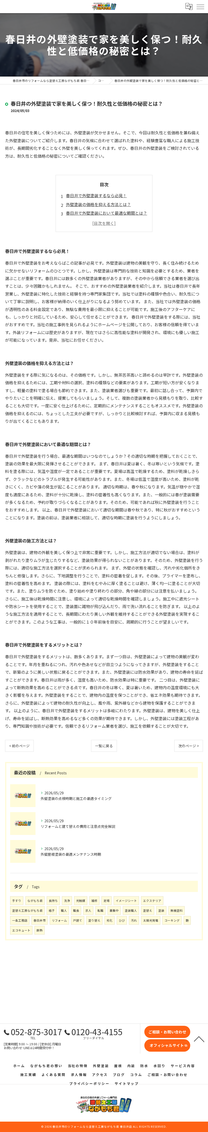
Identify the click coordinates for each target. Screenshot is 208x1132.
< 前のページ (19, 745)
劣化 (110, 920)
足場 (106, 901)
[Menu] (200, 6)
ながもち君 (35, 901)
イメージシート (126, 901)
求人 (88, 910)
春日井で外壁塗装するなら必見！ (96, 195)
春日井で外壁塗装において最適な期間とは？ (106, 213)
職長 (76, 910)
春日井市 (39, 920)
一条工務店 (19, 920)
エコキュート (21, 930)
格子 (52, 910)
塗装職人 (131, 910)
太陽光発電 (150, 920)
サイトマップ (127, 1083)
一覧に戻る (104, 745)
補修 (94, 901)
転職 (100, 910)
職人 (64, 910)
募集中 (114, 910)
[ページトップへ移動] (199, 1039)
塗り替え (94, 920)
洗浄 (67, 901)
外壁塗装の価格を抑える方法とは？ (98, 204)
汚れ (134, 920)
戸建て (77, 920)
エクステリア (152, 901)
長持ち (53, 901)
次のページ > (188, 745)
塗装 (161, 910)
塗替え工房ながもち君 (27, 910)
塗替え (147, 910)
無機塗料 (176, 910)
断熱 (40, 930)
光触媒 (80, 901)
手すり (16, 901)
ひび (122, 920)
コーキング (172, 920)
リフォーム (59, 920)
